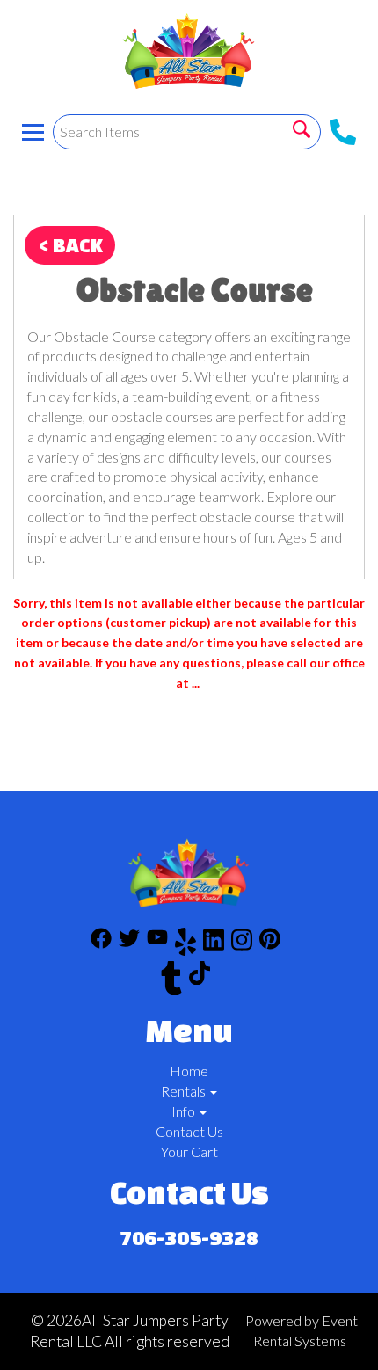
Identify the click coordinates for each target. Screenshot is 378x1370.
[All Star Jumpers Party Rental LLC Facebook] (101, 944)
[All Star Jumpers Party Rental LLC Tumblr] (171, 980)
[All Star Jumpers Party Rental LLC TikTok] (199, 980)
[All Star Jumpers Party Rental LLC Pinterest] (269, 944)
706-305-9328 (189, 1238)
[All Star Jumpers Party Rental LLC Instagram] (241, 944)
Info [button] (184, 1111)
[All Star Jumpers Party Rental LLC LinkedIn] (213, 944)
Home (189, 1070)
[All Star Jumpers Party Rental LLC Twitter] (129, 944)
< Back (70, 245)
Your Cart (189, 1151)
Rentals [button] (184, 1090)
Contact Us (189, 1131)
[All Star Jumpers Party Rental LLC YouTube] (157, 944)
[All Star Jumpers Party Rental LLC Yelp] (185, 944)
